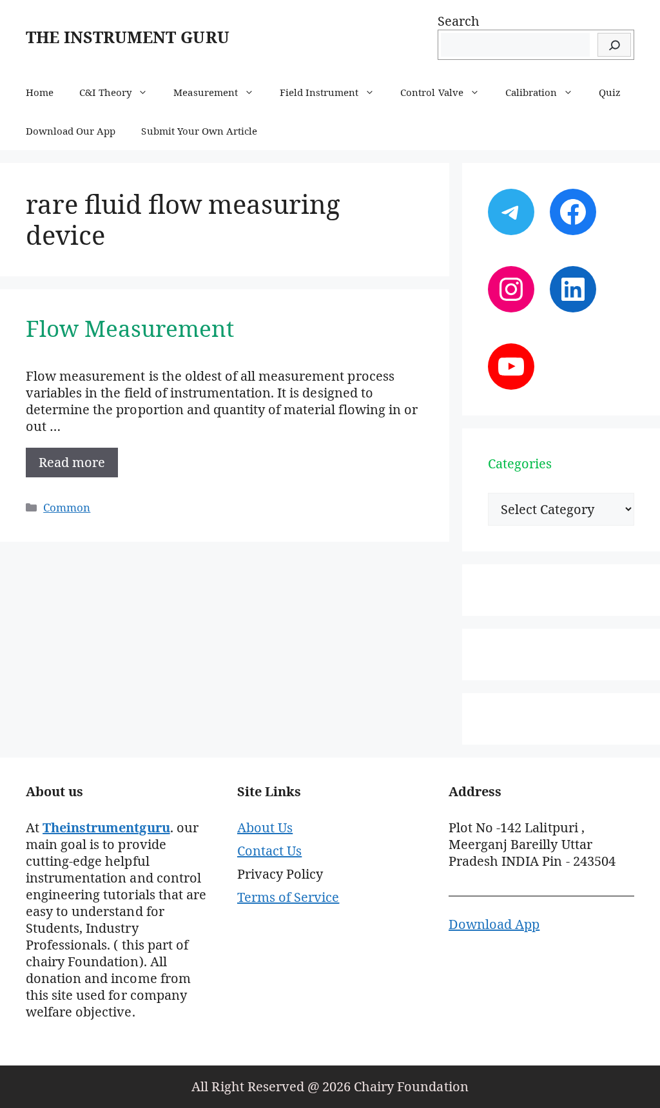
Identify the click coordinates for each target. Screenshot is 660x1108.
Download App (494, 924)
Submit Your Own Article (199, 130)
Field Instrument (319, 92)
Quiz (610, 92)
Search (459, 21)
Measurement (205, 92)
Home (39, 92)
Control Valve (431, 92)
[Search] (614, 45)
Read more (72, 462)
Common (66, 507)
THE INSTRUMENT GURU (127, 37)
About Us (265, 827)
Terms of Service (288, 897)
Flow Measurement (130, 328)
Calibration (531, 92)
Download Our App (70, 130)
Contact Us (269, 850)
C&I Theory (105, 92)
